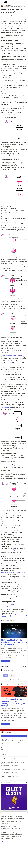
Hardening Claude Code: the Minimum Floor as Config (12, 764)
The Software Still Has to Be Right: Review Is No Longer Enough (13, 771)
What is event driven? (8, 604)
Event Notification (6, 407)
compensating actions (13, 550)
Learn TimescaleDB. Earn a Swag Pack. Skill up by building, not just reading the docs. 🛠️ (13, 702)
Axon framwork (6, 609)
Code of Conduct (10, 679)
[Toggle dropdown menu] (26, 621)
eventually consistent (17, 465)
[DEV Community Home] (5, 2)
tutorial (19, 15)
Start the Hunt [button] (5, 724)
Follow (14, 735)
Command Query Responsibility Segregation (13, 572)
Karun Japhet (7, 5)
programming (12, 15)
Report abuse (19, 679)
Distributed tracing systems (8, 355)
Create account (22, 1)
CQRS (16, 611)
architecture (4, 15)
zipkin (20, 355)
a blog (23, 26)
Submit (5, 675)
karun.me (23, 6)
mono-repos (9, 362)
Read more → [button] (5, 661)
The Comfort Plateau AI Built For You (10, 776)
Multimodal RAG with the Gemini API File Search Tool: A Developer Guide (14, 642)
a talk (9, 28)
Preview (12, 675)
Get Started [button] (5, 841)
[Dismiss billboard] (26, 814)
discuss (3, 17)
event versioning (17, 555)
